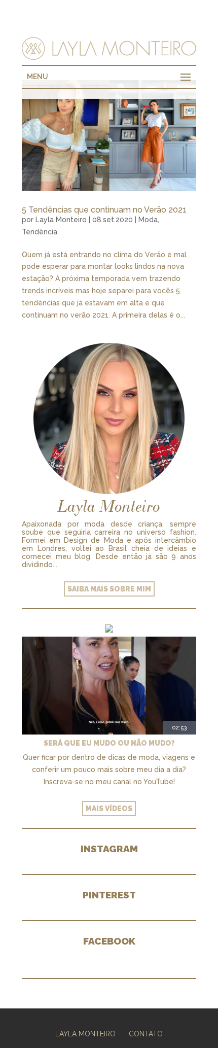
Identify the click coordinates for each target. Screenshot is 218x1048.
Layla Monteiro (61, 220)
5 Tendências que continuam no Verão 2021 (104, 210)
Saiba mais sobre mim (109, 589)
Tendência (39, 232)
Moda (148, 220)
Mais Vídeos (109, 809)
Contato (146, 1034)
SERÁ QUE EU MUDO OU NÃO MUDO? (109, 743)
